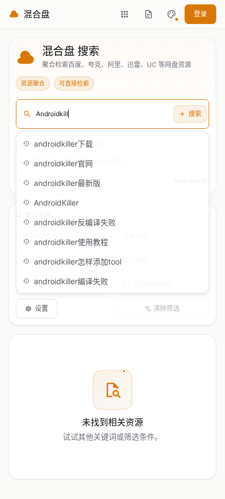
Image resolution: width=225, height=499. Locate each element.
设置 (41, 308)
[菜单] (124, 14)
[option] (112, 143)
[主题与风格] (171, 14)
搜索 (195, 114)
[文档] (148, 14)
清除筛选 (166, 308)
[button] (171, 14)
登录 (200, 14)
